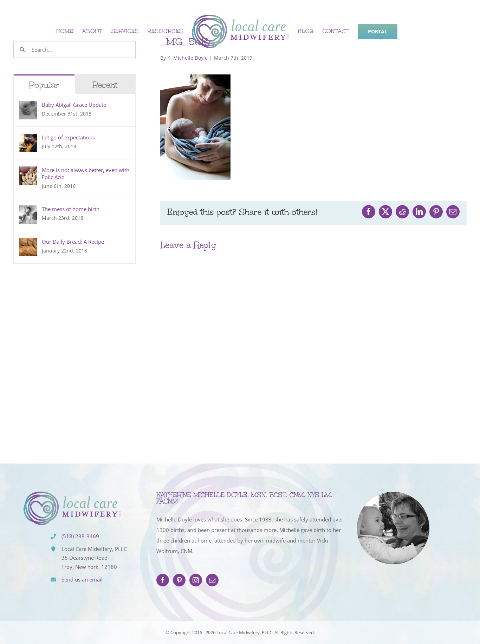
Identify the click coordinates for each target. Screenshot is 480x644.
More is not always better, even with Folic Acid (85, 173)
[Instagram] (195, 580)
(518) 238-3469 (80, 536)
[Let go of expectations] (28, 139)
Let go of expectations (68, 137)
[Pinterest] (179, 580)
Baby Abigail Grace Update (74, 104)
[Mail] (212, 580)
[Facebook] (162, 580)
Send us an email (82, 579)
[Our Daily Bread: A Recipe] (28, 243)
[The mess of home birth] (28, 210)
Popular (44, 84)
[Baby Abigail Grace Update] (28, 106)
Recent (104, 84)
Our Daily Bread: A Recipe (73, 241)
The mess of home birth (70, 208)
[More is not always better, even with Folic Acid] (28, 171)
